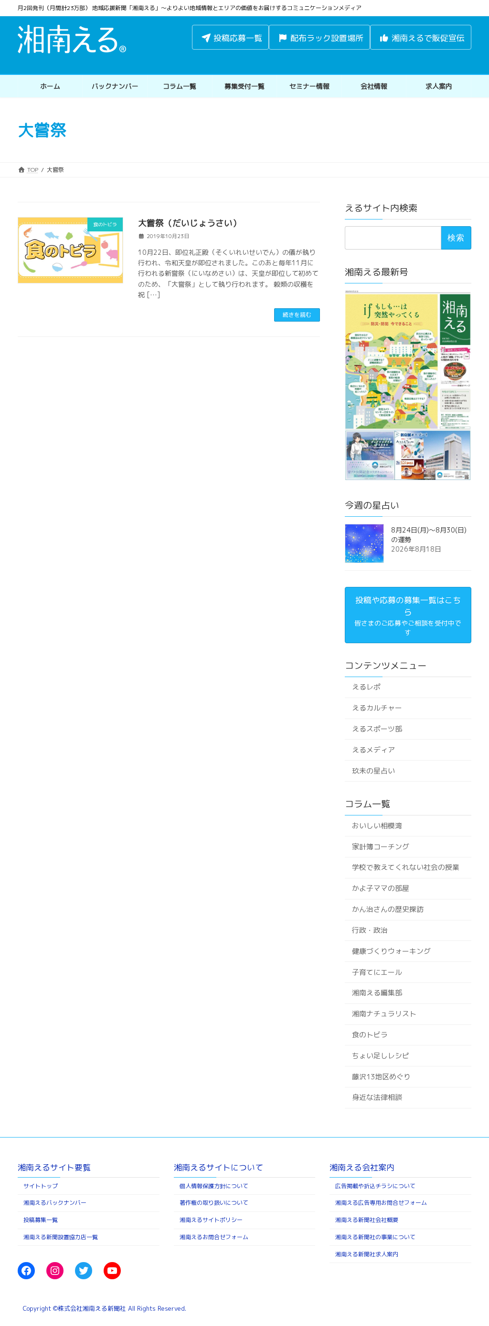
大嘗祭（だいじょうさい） (189, 223)
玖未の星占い (373, 771)
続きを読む (297, 315)
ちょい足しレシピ (380, 1056)
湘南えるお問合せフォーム (214, 1237)
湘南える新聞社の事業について (375, 1237)
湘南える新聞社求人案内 (366, 1254)
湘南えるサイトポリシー (211, 1220)
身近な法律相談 (377, 1098)
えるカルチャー (377, 708)
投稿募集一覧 (40, 1220)
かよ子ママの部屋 (380, 889)
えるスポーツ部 (377, 729)
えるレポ (366, 687)
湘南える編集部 (377, 993)
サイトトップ (40, 1185)
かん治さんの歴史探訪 (388, 909)
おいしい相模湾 (377, 826)
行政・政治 (370, 930)
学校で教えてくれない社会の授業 (405, 868)
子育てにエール (377, 972)
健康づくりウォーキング (391, 951)
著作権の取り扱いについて (214, 1203)
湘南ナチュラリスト (384, 1014)
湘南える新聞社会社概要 (366, 1220)
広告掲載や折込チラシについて (375, 1185)
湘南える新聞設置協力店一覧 (60, 1237)
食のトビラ (370, 1035)
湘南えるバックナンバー (54, 1203)
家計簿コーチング (380, 847)
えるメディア (373, 750)
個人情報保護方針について (214, 1185)
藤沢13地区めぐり (381, 1077)
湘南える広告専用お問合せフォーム (381, 1203)
